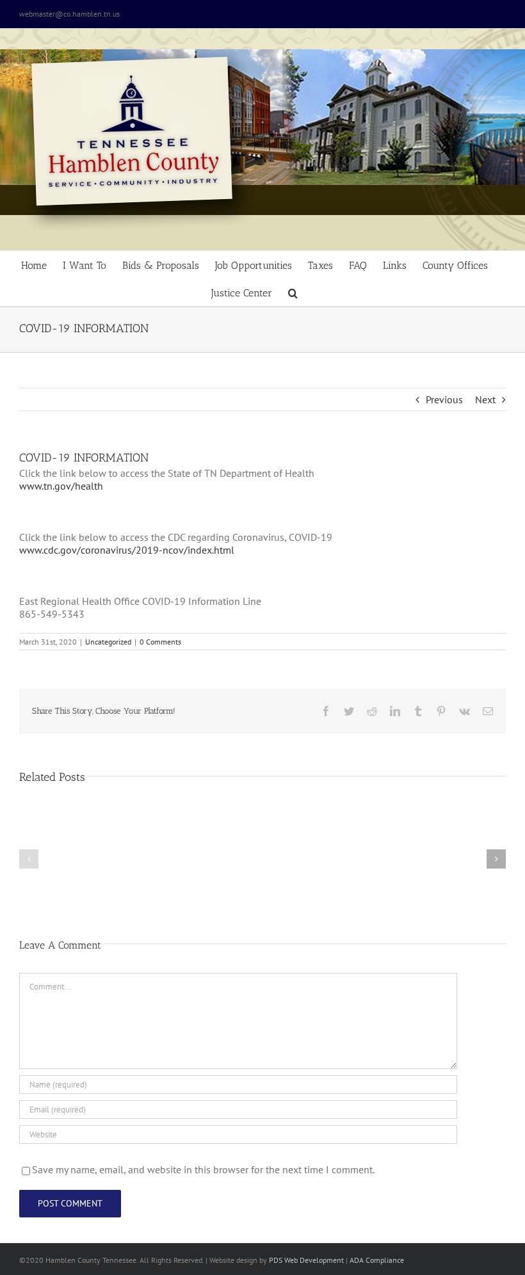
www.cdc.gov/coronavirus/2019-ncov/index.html (126, 549)
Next (485, 399)
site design (240, 1260)
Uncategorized (108, 641)
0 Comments (160, 641)
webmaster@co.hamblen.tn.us (69, 14)
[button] (293, 292)
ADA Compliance (377, 1260)
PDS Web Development (306, 1260)
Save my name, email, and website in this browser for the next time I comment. (203, 1169)
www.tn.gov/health (61, 485)
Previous (444, 399)
